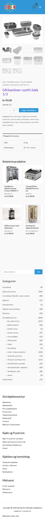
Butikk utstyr (13, 329)
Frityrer (5, 421)
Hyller (10, 344)
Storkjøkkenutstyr (9, 318)
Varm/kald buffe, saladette (17, 367)
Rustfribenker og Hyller (16, 363)
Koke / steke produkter (16, 352)
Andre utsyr (6, 119)
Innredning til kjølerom (12, 445)
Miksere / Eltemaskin (11, 424)
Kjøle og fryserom (9, 292)
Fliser (4, 469)
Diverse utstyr (13, 333)
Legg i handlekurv (29, 110)
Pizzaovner (7, 412)
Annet (10, 375)
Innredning (6, 287)
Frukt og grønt (8, 486)
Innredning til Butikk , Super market (16, 296)
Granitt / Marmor (9, 465)
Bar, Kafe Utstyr (14, 321)
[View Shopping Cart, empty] (34, 7)
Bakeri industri (13, 325)
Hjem (4, 82)
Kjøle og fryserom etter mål (13, 442)
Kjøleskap (6, 402)
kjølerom (5, 300)
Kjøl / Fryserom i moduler (12, 439)
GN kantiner (12, 340)
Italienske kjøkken (10, 462)
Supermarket (7, 379)
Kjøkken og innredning (11, 309)
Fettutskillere (13, 337)
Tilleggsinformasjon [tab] (10, 136)
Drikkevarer (7, 492)
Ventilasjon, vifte (14, 371)
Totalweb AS (26, 511)
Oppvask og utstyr (15, 356)
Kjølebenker (7, 405)
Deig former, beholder (29, 116)
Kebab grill (6, 418)
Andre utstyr (34, 119)
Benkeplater (7, 472)
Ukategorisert (7, 305)
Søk (38, 272)
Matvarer (6, 313)
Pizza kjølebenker (9, 409)
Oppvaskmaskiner (9, 415)
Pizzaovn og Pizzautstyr (17, 360)
